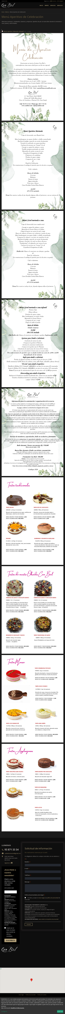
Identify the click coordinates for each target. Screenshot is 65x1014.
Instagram (61, 1)
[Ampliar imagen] (32, 120)
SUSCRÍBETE (10, 940)
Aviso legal (21, 994)
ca (6, 1)
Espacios (52, 5)
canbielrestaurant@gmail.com (13, 853)
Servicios (60, 5)
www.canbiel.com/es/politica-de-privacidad (48, 919)
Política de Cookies (41, 994)
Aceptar (60, 1011)
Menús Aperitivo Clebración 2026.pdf (13, 31)
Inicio (41, 5)
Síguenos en (8, 863)
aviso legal (41, 898)
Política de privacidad (30, 994)
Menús (47, 5)
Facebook (54, 1)
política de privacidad (52, 898)
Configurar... (4, 1011)
